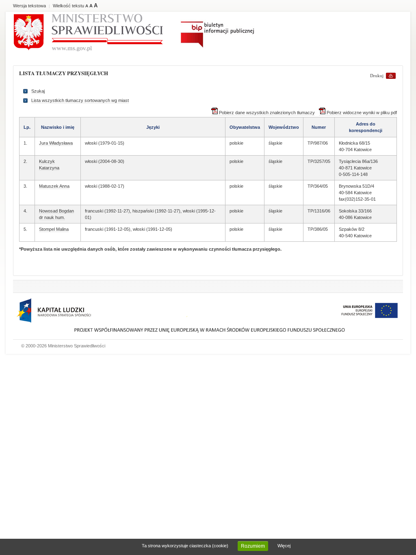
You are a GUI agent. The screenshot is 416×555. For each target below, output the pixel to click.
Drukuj (377, 75)
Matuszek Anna (54, 186)
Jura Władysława (56, 143)
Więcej (283, 545)
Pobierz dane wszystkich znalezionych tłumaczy (266, 112)
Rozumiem (253, 546)
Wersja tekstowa (29, 5)
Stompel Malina (54, 229)
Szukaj (38, 91)
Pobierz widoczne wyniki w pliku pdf (361, 112)
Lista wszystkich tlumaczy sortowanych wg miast (80, 100)
